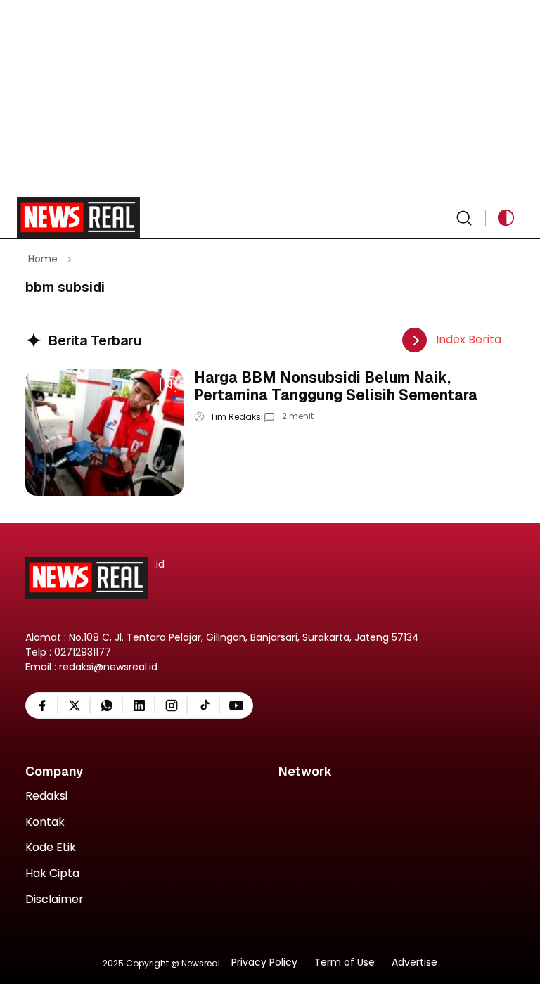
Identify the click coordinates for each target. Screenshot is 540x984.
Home (43, 259)
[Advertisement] (270, 98)
